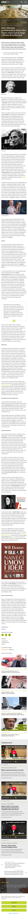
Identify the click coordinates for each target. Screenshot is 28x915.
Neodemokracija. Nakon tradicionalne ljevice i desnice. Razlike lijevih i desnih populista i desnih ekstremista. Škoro (13, 872)
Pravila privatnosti (15, 913)
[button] (10, 761)
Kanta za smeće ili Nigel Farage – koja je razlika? (8, 693)
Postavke (14, 910)
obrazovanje (5, 642)
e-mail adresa (4, 893)
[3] (5, 649)
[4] (6, 649)
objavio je (23, 177)
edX (22, 585)
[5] (8, 649)
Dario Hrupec (24, 22)
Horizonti (3, 629)
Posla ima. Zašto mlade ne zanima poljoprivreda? (9, 846)
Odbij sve (14, 906)
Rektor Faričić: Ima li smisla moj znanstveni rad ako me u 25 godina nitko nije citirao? (10, 807)
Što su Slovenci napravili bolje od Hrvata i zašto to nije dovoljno (10, 672)
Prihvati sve (14, 902)
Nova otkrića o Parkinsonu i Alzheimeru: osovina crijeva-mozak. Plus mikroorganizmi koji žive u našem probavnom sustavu (15, 864)
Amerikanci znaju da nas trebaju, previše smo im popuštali (10, 735)
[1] (2, 649)
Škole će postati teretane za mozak (12, 770)
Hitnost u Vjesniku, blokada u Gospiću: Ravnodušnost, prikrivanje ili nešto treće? (12, 714)
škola (3, 644)
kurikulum (5, 641)
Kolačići (10, 913)
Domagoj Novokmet (6, 778)
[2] (3, 649)
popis (13, 537)
